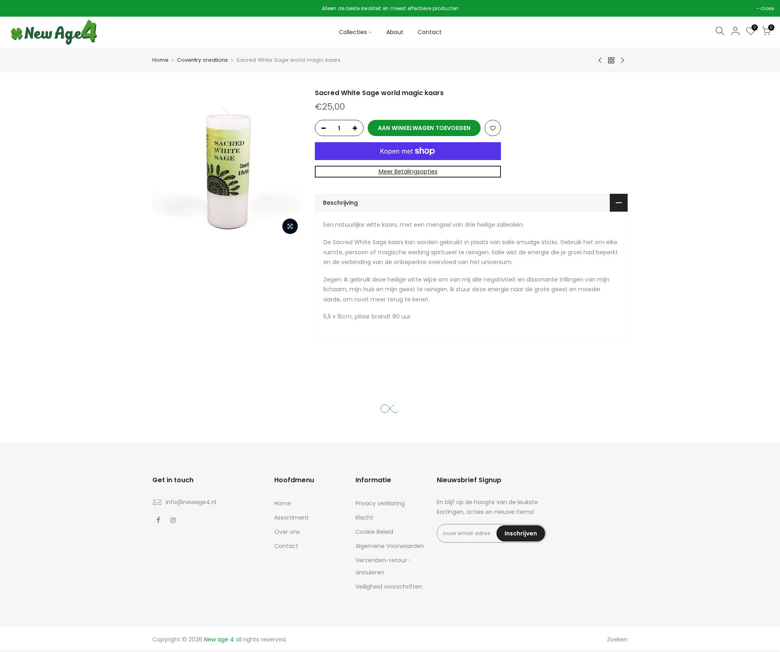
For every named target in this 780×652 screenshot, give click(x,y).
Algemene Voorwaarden (389, 546)
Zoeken (617, 639)
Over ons (287, 532)
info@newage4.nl (191, 502)
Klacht (364, 517)
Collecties (353, 32)
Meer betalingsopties (408, 171)
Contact (430, 32)
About (394, 32)
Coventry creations (202, 60)
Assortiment (291, 517)
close (17, 8)
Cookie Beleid (374, 532)
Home (160, 60)
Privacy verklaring (380, 503)
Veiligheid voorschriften (388, 587)
